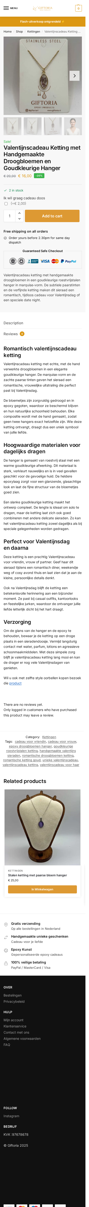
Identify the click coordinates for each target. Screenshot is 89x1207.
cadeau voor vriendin (30, 741)
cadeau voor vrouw (62, 741)
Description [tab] (13, 323)
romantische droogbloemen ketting (48, 755)
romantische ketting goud (22, 760)
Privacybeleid (14, 1001)
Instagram (11, 1116)
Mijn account (13, 1020)
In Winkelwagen (42, 889)
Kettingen (33, 31)
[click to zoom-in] (43, 76)
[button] (78, 8)
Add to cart (52, 216)
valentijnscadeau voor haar (59, 765)
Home (8, 31)
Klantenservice (15, 1026)
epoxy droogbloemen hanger (30, 746)
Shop (19, 31)
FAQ (7, 1045)
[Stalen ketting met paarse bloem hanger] (42, 827)
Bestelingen (13, 995)
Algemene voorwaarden (22, 1038)
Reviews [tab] (13, 334)
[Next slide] (75, 76)
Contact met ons (16, 1032)
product (15, 683)
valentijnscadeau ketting (20, 765)
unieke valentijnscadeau (60, 760)
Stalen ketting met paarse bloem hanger (37, 875)
